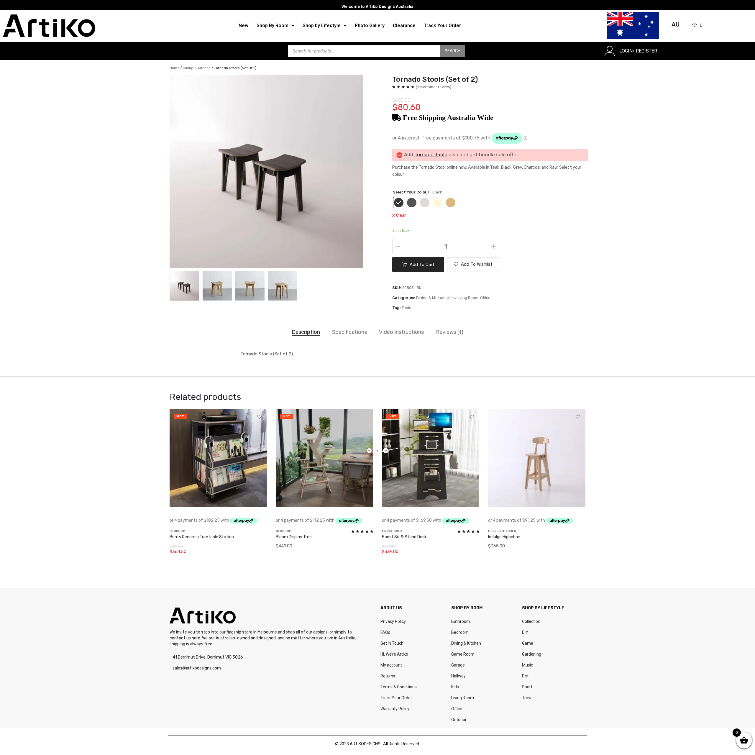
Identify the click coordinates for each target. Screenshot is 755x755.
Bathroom (460, 621)
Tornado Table (430, 154)
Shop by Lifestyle (322, 25)
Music (527, 665)
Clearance (404, 25)
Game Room (463, 654)
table (406, 308)
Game (527, 643)
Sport (527, 687)
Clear (401, 215)
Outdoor (459, 719)
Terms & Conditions (398, 687)
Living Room (467, 298)
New (243, 25)
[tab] (306, 332)
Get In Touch (391, 643)
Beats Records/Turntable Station (202, 537)
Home (174, 68)
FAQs (385, 632)
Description (306, 332)
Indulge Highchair (504, 537)
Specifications (349, 332)
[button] (473, 264)
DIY (525, 632)
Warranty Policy (394, 708)
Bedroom (460, 632)
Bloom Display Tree (294, 537)
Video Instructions (401, 332)
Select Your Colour (411, 192)
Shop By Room (272, 25)
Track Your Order (442, 25)
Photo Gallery (370, 25)
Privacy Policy (393, 621)
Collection (531, 621)
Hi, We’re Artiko (394, 654)
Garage (458, 665)
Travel (528, 697)
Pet (525, 676)
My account (391, 665)
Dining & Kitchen (197, 68)
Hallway (458, 676)
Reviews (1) (449, 332)
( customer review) (433, 87)
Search (452, 50)
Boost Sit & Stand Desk (404, 537)
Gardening (531, 654)
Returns (387, 676)
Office (485, 298)
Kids (451, 298)
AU (676, 24)
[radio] (398, 202)
